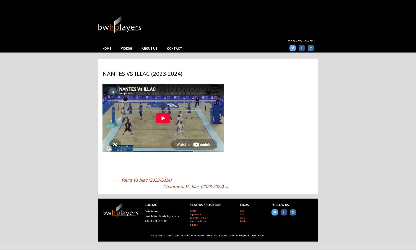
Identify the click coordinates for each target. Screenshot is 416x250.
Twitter (292, 48)
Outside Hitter (198, 221)
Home (106, 48)
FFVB (243, 221)
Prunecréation (256, 235)
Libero (194, 224)
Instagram (311, 48)
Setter (194, 210)
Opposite (195, 214)
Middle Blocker (199, 217)
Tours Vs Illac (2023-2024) (143, 180)
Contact (174, 48)
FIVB (242, 217)
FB (302, 48)
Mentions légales (217, 235)
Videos (126, 48)
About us (150, 48)
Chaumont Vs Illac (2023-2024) (196, 186)
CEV (242, 214)
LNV (242, 210)
